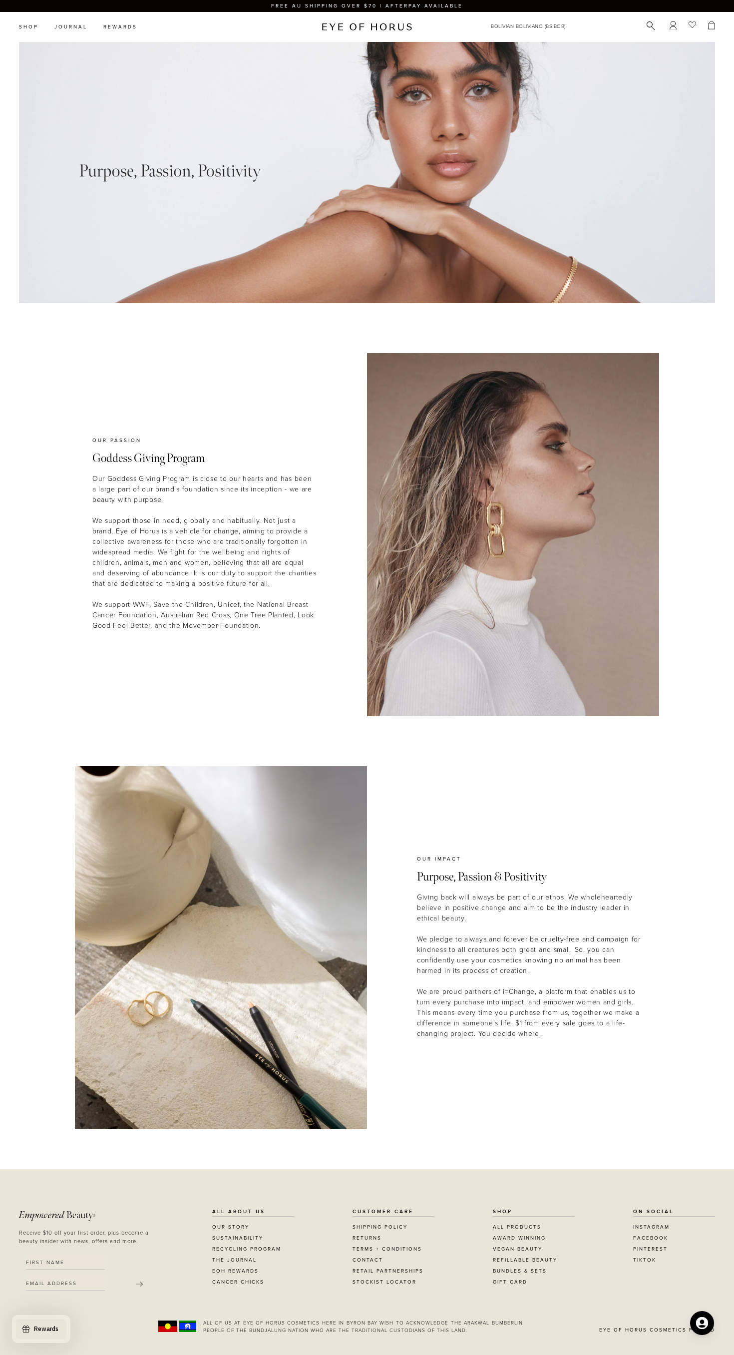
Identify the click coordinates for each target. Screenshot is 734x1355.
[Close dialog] (553, 550)
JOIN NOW (428, 723)
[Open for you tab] (702, 1323)
